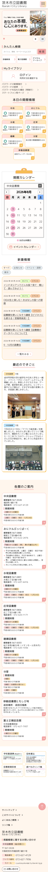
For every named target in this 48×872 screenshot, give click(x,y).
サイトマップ (8, 810)
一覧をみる (23, 354)
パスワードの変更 (10, 87)
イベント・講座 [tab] (33, 268)
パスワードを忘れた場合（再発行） (18, 90)
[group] (24, 23)
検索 (42, 51)
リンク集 (6, 825)
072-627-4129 (23, 855)
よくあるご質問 (9, 820)
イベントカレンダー (25, 247)
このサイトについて (11, 815)
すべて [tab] (7, 268)
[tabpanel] (24, 318)
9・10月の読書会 (12, 344)
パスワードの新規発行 (12, 84)
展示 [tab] (6, 272)
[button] (4, 39)
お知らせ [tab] (18, 268)
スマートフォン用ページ (13, 93)
